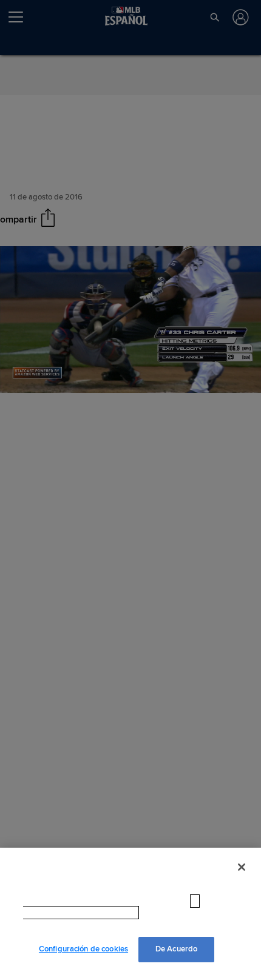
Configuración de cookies (83, 949)
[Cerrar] (241, 879)
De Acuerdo (176, 949)
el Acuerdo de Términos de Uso (152, 925)
